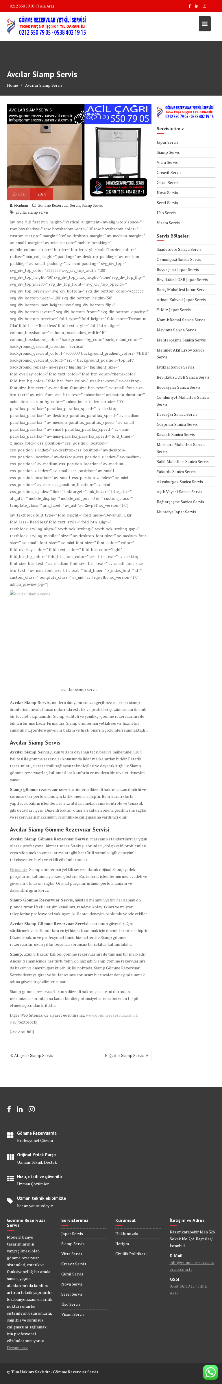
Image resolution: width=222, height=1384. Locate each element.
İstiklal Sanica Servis (175, 367)
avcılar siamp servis (32, 212)
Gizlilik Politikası (131, 1253)
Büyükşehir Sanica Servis (179, 387)
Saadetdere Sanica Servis (179, 249)
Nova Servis (167, 192)
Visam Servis (168, 222)
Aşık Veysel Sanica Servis (179, 491)
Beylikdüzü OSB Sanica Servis (183, 377)
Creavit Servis (169, 172)
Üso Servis (166, 212)
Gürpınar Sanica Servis (177, 424)
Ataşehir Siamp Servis (33, 1055)
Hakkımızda (126, 1233)
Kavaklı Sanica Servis (176, 434)
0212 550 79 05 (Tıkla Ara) (32, 6)
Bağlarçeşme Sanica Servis (180, 501)
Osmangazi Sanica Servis (179, 259)
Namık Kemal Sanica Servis (181, 319)
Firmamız (18, 869)
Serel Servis (167, 202)
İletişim (122, 1243)
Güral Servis (168, 182)
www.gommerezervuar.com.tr (112, 1015)
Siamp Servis (92, 205)
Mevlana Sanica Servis (177, 330)
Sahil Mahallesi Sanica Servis (183, 461)
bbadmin (21, 205)
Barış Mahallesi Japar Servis (182, 289)
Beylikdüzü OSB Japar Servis (182, 279)
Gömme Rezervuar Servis (59, 205)
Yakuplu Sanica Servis (176, 471)
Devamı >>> (17, 1347)
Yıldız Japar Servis (174, 309)
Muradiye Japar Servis (176, 512)
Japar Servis (167, 142)
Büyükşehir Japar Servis (178, 269)
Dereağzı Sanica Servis (177, 414)
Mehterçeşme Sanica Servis (181, 340)
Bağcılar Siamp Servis (124, 1055)
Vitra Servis (167, 162)
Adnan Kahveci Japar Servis (181, 299)
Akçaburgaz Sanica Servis (180, 481)
